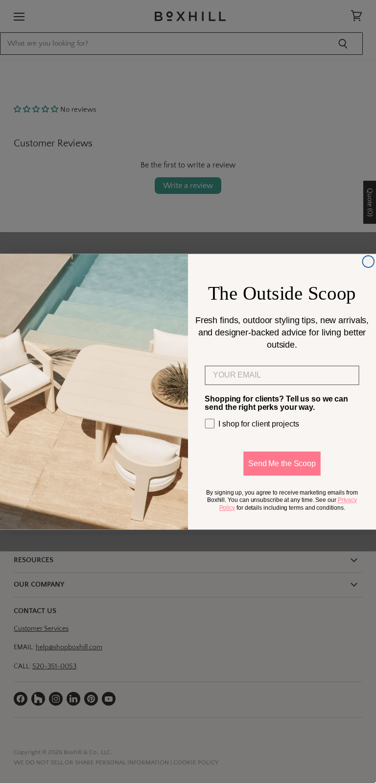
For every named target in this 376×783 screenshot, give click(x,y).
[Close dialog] (368, 261)
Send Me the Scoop (282, 463)
